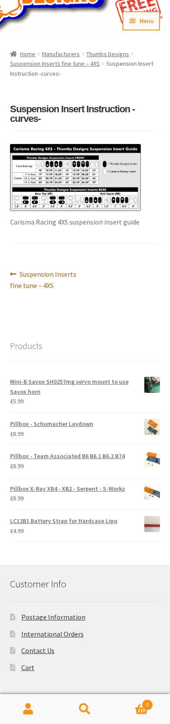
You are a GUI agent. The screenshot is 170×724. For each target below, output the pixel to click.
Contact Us (37, 650)
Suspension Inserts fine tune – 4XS (55, 63)
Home (27, 54)
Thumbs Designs (107, 54)
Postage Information (53, 617)
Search (85, 709)
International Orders (52, 634)
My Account (28, 709)
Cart (27, 667)
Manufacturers (61, 54)
